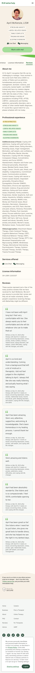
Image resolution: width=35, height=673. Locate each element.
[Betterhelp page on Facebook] (4, 635)
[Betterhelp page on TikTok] (14, 635)
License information (16, 63)
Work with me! (17, 50)
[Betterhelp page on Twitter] (18, 635)
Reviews (29, 63)
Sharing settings (13, 667)
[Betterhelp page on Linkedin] (23, 635)
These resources (8, 581)
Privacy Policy (12, 647)
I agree (25, 667)
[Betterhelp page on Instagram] (9, 635)
